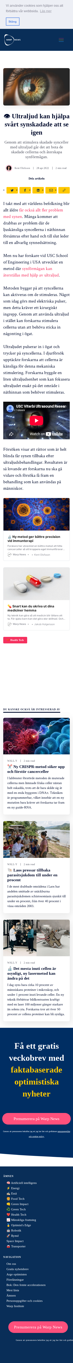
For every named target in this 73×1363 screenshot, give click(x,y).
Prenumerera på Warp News (36, 1118)
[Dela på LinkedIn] (38, 190)
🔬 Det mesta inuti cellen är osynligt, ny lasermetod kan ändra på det (31, 973)
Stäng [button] (13, 21)
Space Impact (15, 1241)
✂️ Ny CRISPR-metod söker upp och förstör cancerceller (36, 769)
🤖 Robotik (13, 1230)
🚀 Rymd (12, 1235)
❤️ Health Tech (15, 640)
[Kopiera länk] (64, 190)
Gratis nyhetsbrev (17, 1269)
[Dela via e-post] (51, 190)
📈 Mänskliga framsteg (21, 1220)
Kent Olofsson (22, 168)
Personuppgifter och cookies (24, 1300)
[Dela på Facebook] (25, 190)
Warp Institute (15, 1306)
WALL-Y (12, 760)
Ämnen (11, 1295)
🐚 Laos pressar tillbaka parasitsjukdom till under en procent (32, 875)
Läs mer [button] (46, 11)
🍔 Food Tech (15, 1198)
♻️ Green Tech (16, 1209)
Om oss (11, 1263)
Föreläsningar (15, 1279)
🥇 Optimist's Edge (18, 1225)
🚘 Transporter (16, 1246)
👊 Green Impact (17, 1204)
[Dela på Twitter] (12, 190)
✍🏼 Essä (11, 1193)
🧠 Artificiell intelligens (21, 1183)
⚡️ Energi (12, 1188)
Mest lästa (12, 1290)
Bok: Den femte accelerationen (26, 1285)
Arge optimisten (16, 1274)
